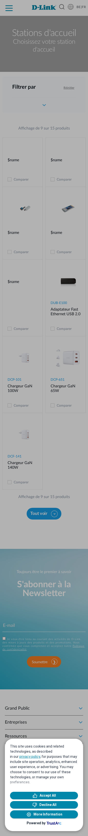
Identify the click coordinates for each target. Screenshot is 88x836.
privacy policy (29, 757)
